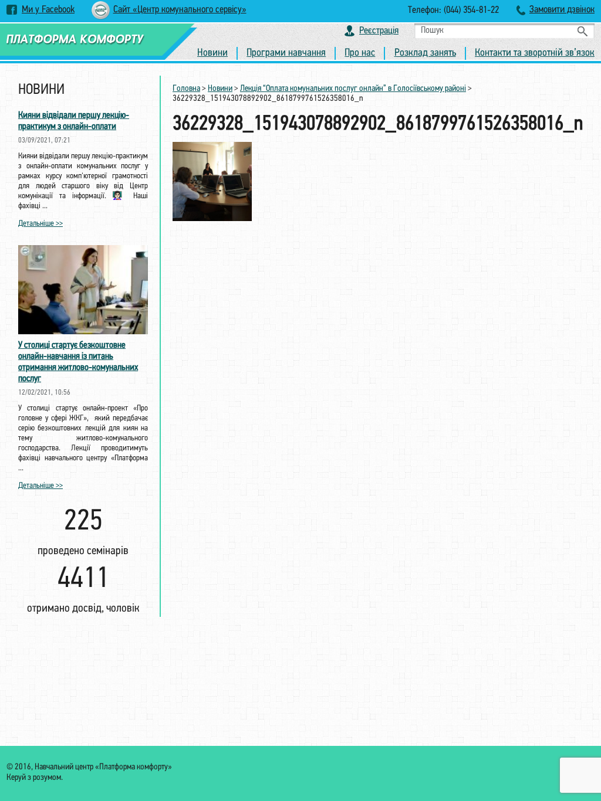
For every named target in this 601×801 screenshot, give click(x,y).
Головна (186, 88)
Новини (212, 53)
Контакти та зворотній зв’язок (535, 53)
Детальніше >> (40, 223)
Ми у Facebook (48, 10)
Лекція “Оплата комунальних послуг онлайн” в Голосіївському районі (353, 88)
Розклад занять (425, 53)
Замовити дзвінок (562, 10)
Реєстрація (379, 31)
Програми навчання (286, 53)
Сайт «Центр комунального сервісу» (180, 10)
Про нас (360, 53)
